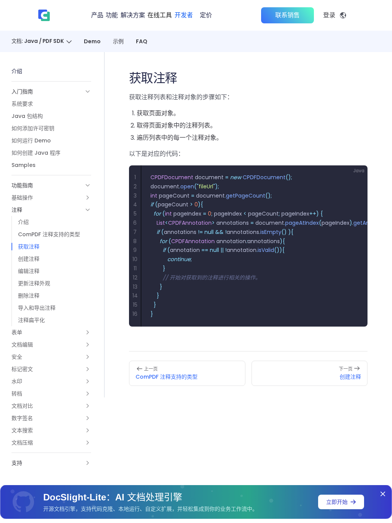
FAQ (141, 41)
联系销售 (287, 15)
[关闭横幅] (382, 493)
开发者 (184, 15)
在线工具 (159, 15)
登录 (329, 15)
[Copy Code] (355, 177)
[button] (51, 91)
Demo (92, 41)
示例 (118, 41)
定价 (206, 15)
